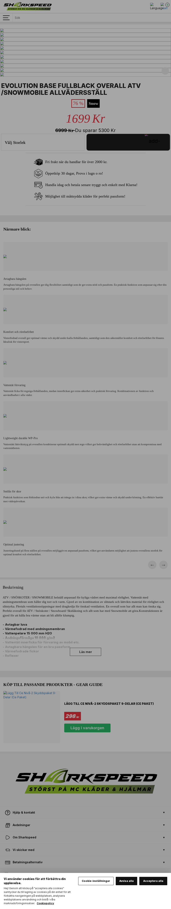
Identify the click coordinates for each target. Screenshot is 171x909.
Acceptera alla (153, 880)
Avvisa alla (126, 880)
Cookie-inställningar (96, 880)
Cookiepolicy (45, 903)
